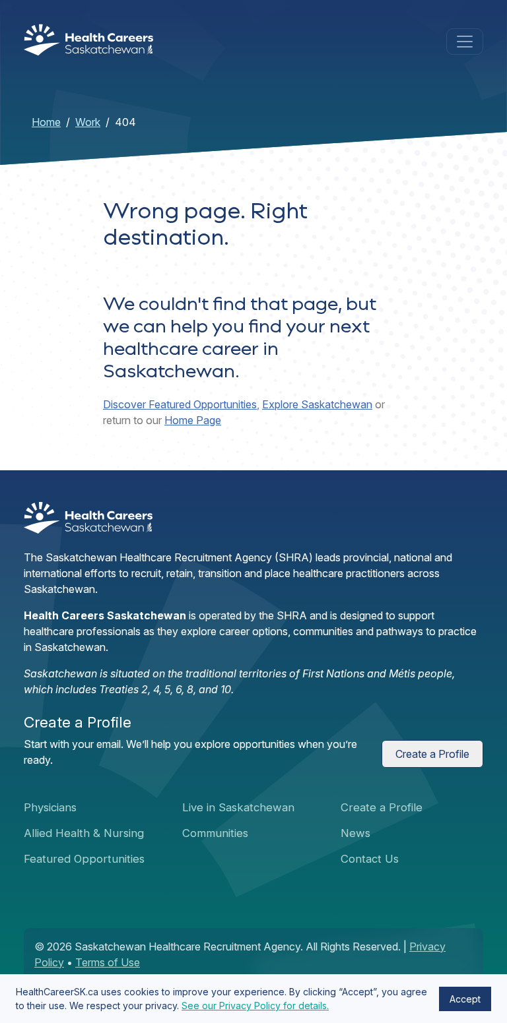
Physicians (50, 807)
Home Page (192, 420)
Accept (465, 999)
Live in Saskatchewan (238, 807)
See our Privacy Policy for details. (255, 1005)
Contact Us (370, 858)
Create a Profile (432, 753)
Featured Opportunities (84, 858)
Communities (215, 833)
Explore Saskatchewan (317, 404)
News (355, 833)
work (87, 122)
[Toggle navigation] (464, 41)
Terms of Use (107, 962)
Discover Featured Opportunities (180, 404)
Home (46, 122)
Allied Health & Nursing (84, 833)
